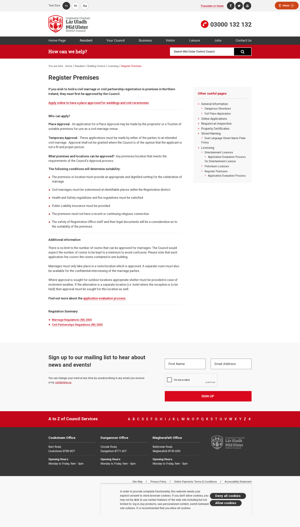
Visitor (170, 40)
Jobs (218, 40)
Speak (285, 5)
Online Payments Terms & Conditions (196, 481)
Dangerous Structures (218, 108)
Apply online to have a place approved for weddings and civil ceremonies (98, 103)
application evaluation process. (104, 298)
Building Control (96, 66)
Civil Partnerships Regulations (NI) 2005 (77, 324)
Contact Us (244, 40)
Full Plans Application (218, 113)
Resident (86, 40)
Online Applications (214, 118)
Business (145, 40)
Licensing (113, 66)
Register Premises (216, 171)
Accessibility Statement (238, 481)
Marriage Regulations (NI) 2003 (72, 319)
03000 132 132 (231, 24)
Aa (66, 5)
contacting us (63, 382)
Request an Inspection (216, 123)
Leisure (194, 40)
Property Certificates (215, 128)
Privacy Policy (158, 481)
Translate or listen (212, 6)
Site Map (137, 481)
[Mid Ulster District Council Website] (97, 24)
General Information (214, 104)
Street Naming (211, 133)
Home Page (57, 40)
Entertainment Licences (219, 152)
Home (68, 66)
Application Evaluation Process (227, 175)
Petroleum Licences (217, 166)
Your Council (115, 40)
